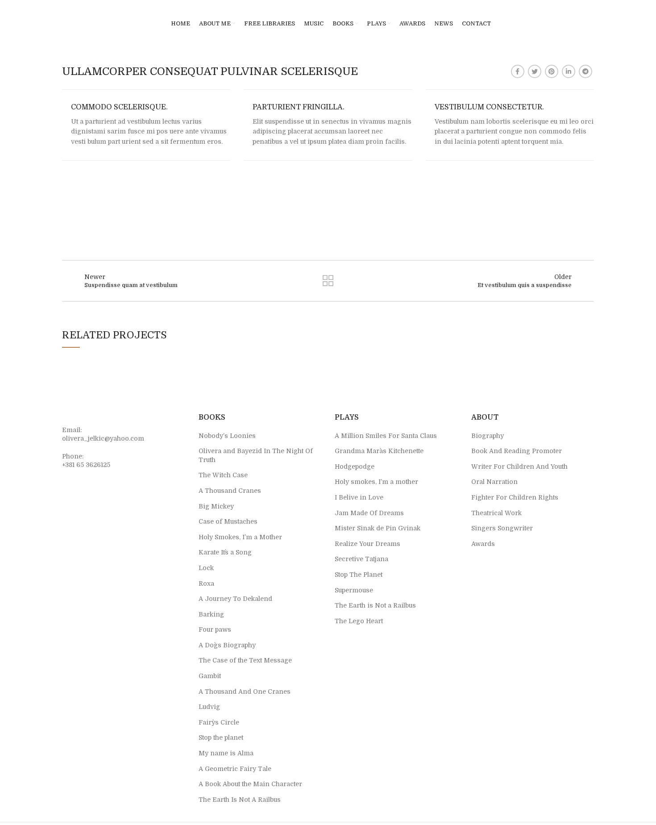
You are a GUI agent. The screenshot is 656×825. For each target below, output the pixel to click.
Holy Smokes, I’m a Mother (240, 537)
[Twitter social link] (534, 71)
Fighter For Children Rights (514, 497)
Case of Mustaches (228, 521)
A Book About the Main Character (250, 784)
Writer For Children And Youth (519, 466)
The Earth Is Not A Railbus (240, 799)
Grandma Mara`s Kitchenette (379, 450)
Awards (483, 543)
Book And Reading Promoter (516, 450)
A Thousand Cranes (230, 490)
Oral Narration (494, 481)
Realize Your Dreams (367, 543)
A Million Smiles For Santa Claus (386, 435)
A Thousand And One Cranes (245, 691)
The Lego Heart (359, 621)
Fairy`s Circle (219, 722)
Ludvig (209, 706)
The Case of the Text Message (245, 660)
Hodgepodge (354, 466)
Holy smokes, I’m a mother (376, 481)
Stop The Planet (358, 574)
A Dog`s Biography (227, 645)
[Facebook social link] (517, 71)
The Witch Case (223, 475)
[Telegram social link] (585, 71)
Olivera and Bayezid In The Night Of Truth (256, 455)
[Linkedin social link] (568, 71)
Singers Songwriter (502, 528)
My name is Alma (226, 753)
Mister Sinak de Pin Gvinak (377, 528)
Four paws (215, 629)
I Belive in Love (359, 497)
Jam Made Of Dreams (369, 513)
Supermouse (354, 590)
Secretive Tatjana (361, 558)
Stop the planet (221, 737)
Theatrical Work (496, 513)
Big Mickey (216, 506)
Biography (487, 435)
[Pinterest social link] (551, 71)
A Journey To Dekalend (235, 598)
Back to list (327, 281)
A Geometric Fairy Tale (235, 768)
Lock (206, 567)
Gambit (210, 675)
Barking (211, 614)
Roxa (206, 583)
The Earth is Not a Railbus (375, 605)
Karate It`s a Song (225, 552)
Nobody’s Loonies (227, 435)
